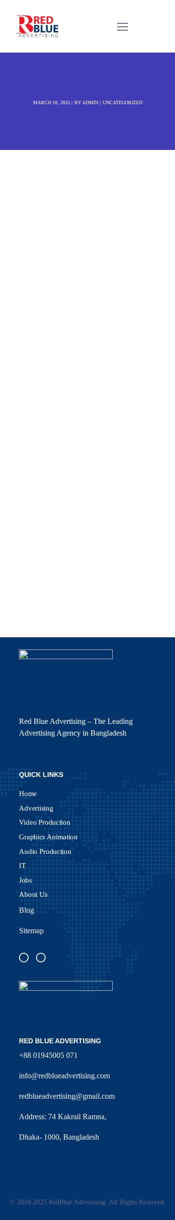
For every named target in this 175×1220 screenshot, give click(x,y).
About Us (33, 894)
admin (90, 102)
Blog (26, 910)
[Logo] (38, 26)
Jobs (25, 880)
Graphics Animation (48, 836)
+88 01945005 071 (48, 1055)
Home (28, 793)
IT (22, 865)
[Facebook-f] (24, 957)
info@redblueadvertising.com (64, 1076)
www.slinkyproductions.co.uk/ (98, 408)
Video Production (44, 822)
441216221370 (99, 355)
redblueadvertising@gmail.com (67, 1096)
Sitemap (31, 930)
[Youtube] (41, 957)
